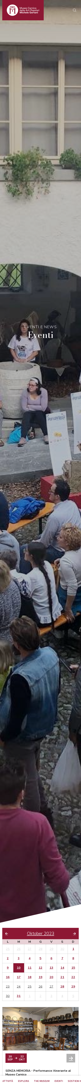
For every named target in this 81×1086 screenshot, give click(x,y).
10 (19, 968)
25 (8, 949)
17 (19, 977)
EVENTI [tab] (58, 1081)
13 (51, 968)
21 (62, 977)
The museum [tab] (42, 1081)
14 (62, 968)
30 (62, 949)
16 (8, 977)
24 (19, 987)
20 (51, 977)
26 (19, 949)
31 (19, 996)
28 (40, 949)
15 (73, 968)
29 (51, 949)
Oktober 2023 (40, 933)
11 (29, 968)
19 (40, 977)
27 (29, 949)
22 (73, 977)
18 (29, 977)
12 (40, 968)
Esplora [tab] (23, 1081)
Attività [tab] (7, 1081)
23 (8, 987)
